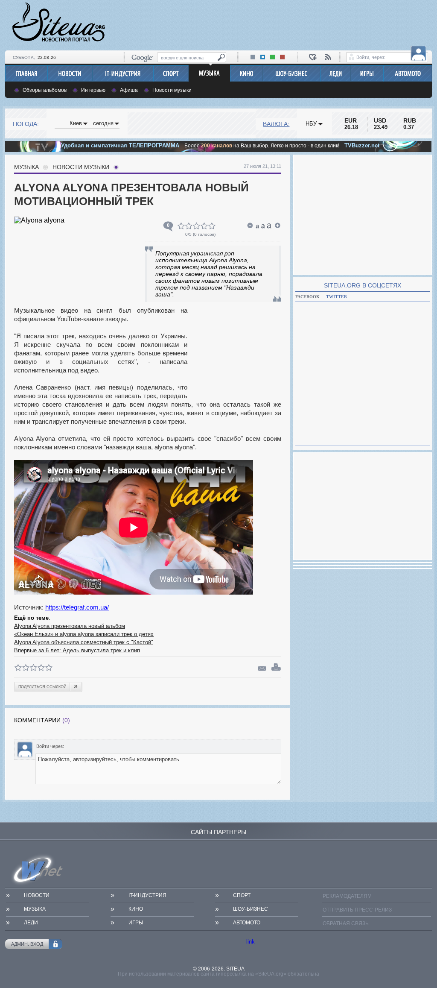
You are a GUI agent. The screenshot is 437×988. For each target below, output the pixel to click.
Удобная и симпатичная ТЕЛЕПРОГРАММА (119, 145)
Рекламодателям (347, 896)
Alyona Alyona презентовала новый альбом (69, 626)
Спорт (242, 895)
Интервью (93, 90)
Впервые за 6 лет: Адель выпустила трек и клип (77, 650)
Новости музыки (172, 90)
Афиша (129, 90)
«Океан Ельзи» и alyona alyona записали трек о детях (84, 634)
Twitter (336, 296)
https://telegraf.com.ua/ (77, 607)
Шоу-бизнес (250, 909)
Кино (135, 909)
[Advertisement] (276, 24)
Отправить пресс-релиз (357, 909)
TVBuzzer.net (361, 145)
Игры (135, 922)
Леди (31, 922)
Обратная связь (346, 923)
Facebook (307, 296)
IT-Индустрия (147, 895)
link (250, 941)
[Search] (221, 57)
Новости (37, 895)
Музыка (26, 167)
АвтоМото (246, 922)
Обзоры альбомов (45, 90)
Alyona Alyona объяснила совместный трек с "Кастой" (83, 642)
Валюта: (276, 123)
